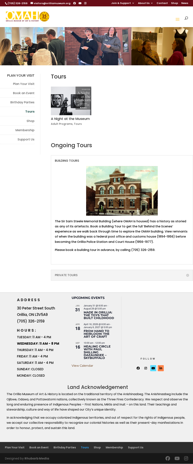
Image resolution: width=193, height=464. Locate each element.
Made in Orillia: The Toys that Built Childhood (99, 315)
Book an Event (23, 93)
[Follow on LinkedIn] (161, 368)
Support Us (26, 139)
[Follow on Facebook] (138, 368)
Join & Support (121, 3)
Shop (174, 3)
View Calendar (82, 365)
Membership (24, 130)
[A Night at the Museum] (71, 101)
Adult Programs (62, 124)
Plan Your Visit (23, 84)
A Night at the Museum (70, 118)
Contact (162, 3)
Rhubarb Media (37, 458)
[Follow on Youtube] (153, 368)
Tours (29, 111)
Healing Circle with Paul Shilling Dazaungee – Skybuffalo (97, 352)
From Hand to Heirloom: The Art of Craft (97, 334)
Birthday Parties (22, 102)
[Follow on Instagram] (146, 368)
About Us (143, 3)
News (184, 3)
